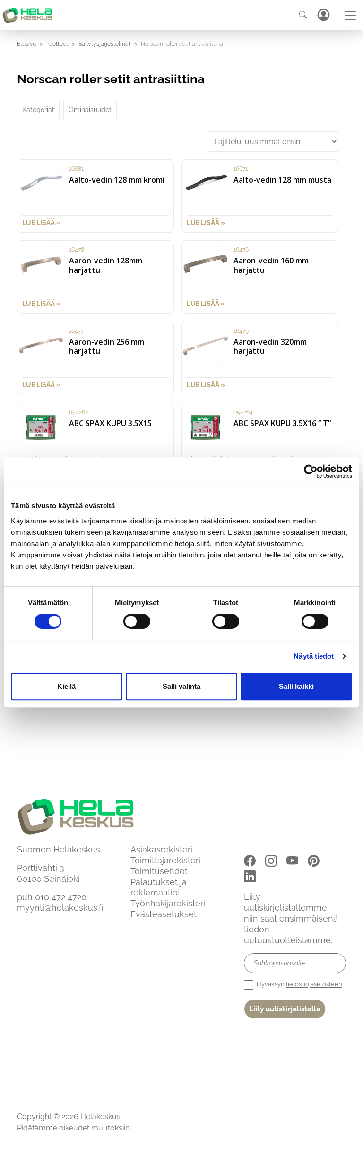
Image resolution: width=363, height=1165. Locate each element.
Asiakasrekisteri (161, 849)
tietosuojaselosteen (314, 984)
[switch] (136, 621)
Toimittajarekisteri (165, 860)
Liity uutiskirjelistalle (284, 1009)
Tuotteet (57, 44)
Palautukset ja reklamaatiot (158, 887)
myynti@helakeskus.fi (60, 908)
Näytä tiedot (314, 656)
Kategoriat (38, 109)
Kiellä (66, 686)
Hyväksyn (298, 984)
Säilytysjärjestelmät (104, 44)
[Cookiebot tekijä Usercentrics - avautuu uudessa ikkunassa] (310, 471)
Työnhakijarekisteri (167, 903)
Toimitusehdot (159, 871)
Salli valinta (181, 686)
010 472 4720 (60, 897)
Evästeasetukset (163, 914)
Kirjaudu (323, 15)
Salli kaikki (296, 686)
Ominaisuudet (90, 109)
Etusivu (26, 44)
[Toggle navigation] (350, 16)
